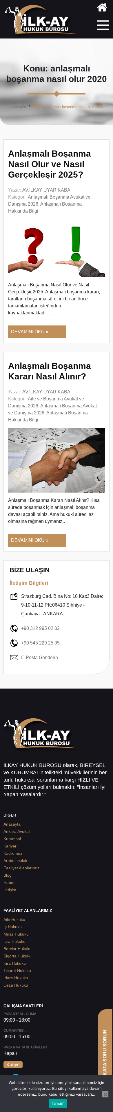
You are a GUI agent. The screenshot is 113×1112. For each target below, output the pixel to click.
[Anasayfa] (102, 8)
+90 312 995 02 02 (40, 628)
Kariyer (10, 846)
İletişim (9, 889)
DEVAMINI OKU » (29, 331)
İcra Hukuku (14, 941)
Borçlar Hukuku (17, 948)
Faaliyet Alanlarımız (21, 868)
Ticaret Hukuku (17, 970)
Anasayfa (18, 107)
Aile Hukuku (14, 919)
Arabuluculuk (15, 860)
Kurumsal (12, 838)
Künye (13, 1064)
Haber (9, 882)
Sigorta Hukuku (17, 956)
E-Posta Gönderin (39, 657)
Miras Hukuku (16, 934)
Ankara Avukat (16, 831)
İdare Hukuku (15, 978)
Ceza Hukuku (15, 985)
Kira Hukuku (14, 963)
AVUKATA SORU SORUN (104, 1057)
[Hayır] (105, 1094)
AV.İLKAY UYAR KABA (46, 190)
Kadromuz (12, 853)
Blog (7, 875)
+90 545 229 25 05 (40, 642)
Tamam (58, 1103)
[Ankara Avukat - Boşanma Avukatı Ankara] (43, 21)
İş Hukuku (12, 926)
